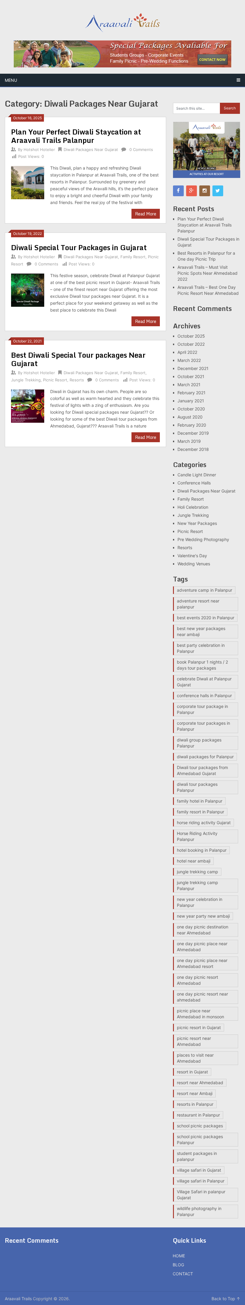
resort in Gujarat (192, 1071)
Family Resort (133, 256)
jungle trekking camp (197, 871)
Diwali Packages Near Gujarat (91, 149)
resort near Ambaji (194, 1093)
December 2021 (193, 368)
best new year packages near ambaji (201, 631)
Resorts (77, 379)
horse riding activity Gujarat (204, 822)
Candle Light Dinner (196, 474)
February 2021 (191, 392)
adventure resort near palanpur (198, 603)
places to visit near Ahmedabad (195, 1058)
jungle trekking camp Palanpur (197, 885)
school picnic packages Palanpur (200, 1139)
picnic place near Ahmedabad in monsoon (200, 1013)
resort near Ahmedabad (200, 1082)
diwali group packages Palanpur (199, 742)
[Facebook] (178, 190)
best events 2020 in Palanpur (205, 617)
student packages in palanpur (197, 1156)
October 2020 (191, 408)
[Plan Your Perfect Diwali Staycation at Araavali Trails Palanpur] (27, 181)
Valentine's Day (192, 555)
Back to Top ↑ (226, 1298)
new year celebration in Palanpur (199, 902)
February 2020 (191, 425)
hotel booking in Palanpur (201, 850)
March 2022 (189, 360)
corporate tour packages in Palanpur (203, 726)
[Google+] (191, 190)
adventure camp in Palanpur (204, 590)
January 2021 (190, 400)
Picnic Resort (55, 379)
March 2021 (188, 384)
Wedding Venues (193, 563)
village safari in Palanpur (200, 1180)
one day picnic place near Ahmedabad (202, 946)
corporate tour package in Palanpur (202, 709)
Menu (11, 80)
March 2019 (189, 441)
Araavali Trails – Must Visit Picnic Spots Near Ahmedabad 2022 (207, 273)
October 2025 (191, 336)
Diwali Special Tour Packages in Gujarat (79, 247)
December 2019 (193, 433)
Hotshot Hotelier (39, 149)
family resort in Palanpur (200, 811)
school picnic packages (200, 1125)
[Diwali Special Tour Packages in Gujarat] (27, 289)
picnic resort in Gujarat (199, 1027)
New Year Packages (197, 523)
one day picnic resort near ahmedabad (202, 996)
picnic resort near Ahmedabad (194, 1041)
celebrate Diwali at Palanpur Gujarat (204, 681)
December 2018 (193, 449)
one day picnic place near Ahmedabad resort (202, 963)
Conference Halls (194, 482)
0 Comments (141, 149)
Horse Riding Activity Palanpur (197, 836)
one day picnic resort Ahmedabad (197, 980)
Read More (145, 213)
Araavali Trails (18, 1298)
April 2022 (187, 352)
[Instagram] (204, 190)
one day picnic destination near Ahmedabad (202, 929)
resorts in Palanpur (195, 1104)
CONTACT (183, 1273)
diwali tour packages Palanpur (197, 787)
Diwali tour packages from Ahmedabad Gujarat (202, 770)
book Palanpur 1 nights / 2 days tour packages (202, 664)
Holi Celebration (192, 507)
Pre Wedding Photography (203, 539)
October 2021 (190, 376)
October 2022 (191, 344)
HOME (179, 1255)
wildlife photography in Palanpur (199, 1211)
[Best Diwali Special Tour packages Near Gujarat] (27, 405)
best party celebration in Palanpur (201, 648)
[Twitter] (217, 190)
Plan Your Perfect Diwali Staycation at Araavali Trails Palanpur (76, 136)
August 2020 (190, 416)
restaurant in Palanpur (198, 1114)
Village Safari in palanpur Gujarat (201, 1194)
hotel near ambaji (193, 860)
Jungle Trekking (26, 379)
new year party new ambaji (203, 916)
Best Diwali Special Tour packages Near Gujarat (78, 359)
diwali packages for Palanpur (205, 756)
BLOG (178, 1264)
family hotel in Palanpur (199, 800)
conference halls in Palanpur (204, 695)
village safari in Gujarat (199, 1170)
